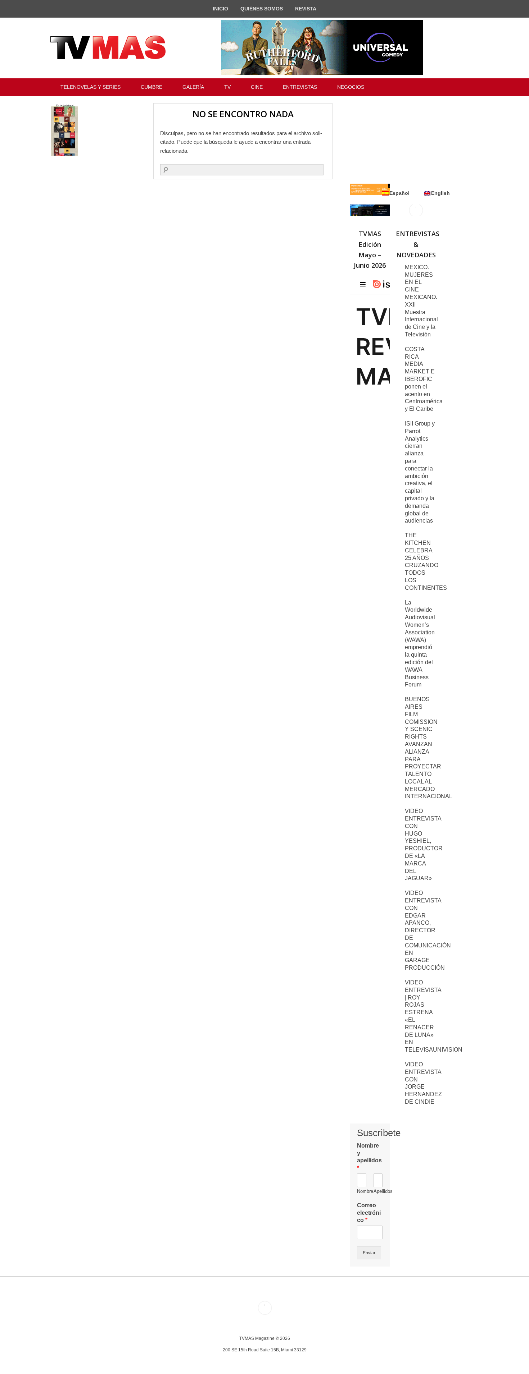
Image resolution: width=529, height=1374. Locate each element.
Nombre (361, 1191)
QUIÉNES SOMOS (261, 9)
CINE (257, 87)
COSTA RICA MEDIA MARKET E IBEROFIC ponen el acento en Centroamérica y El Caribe (424, 379)
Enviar (369, 1252)
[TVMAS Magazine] (108, 47)
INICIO (220, 9)
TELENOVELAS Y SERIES (90, 87)
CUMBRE (151, 87)
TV (227, 87)
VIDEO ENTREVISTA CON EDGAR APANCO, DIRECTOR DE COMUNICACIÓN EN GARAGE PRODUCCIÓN (428, 930)
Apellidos (378, 1191)
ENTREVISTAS (300, 87)
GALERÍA (193, 87)
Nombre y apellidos (369, 1157)
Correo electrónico (369, 1212)
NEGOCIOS (350, 87)
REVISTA (305, 9)
